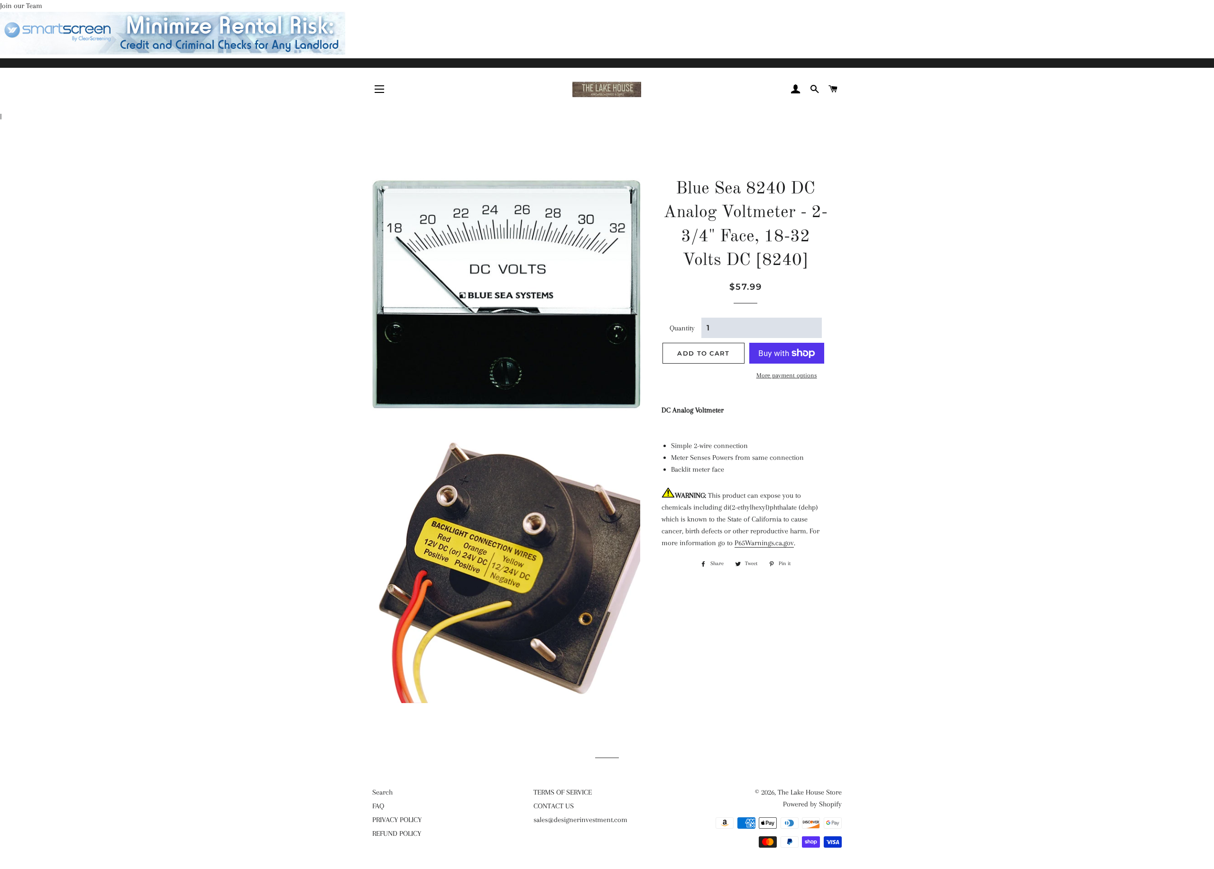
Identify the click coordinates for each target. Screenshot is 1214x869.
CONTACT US (553, 806)
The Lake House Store (810, 792)
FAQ (378, 806)
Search (382, 792)
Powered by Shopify (812, 804)
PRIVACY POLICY (397, 819)
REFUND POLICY (396, 833)
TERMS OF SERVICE (562, 792)
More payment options (786, 375)
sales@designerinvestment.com (580, 819)
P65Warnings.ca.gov (764, 543)
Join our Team (21, 5)
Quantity (682, 328)
